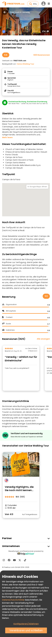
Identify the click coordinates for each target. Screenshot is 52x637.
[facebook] (9, 560)
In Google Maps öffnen (37, 186)
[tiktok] (25, 560)
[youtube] (14, 560)
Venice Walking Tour (25, 64)
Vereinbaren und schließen (26, 630)
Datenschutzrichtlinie (13, 599)
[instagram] (3, 560)
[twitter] (19, 560)
